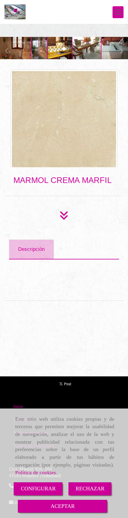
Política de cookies (35, 472)
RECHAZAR (90, 489)
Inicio (18, 406)
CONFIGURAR (38, 489)
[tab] (31, 249)
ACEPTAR (63, 506)
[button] (9, 48)
